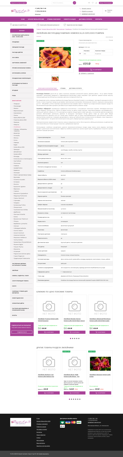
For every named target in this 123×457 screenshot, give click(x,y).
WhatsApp (38, 14)
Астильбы (17, 135)
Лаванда (16, 142)
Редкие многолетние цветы (22, 254)
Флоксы (16, 138)
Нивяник (16, 165)
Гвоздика (16, 203)
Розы (14, 95)
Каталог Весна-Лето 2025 (36, 19)
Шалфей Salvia (18, 168)
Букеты (14, 315)
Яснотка (16, 184)
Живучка (16, 124)
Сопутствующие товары (20, 280)
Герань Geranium (19, 198)
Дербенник (17, 212)
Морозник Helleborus (20, 237)
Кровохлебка (18, 154)
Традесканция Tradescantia (22, 258)
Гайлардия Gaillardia (20, 228)
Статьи (38, 437)
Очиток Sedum (18, 230)
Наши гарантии (41, 435)
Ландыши (17, 103)
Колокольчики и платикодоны (23, 159)
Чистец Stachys (18, 240)
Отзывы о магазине (54, 19)
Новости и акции (70, 19)
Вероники (17, 189)
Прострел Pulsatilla (19, 214)
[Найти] (74, 2)
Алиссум (16, 226)
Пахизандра (17, 106)
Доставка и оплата (85, 19)
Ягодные (15, 90)
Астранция (17, 251)
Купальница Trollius (20, 205)
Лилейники (17, 127)
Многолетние (16, 100)
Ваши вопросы (41, 443)
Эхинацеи (17, 172)
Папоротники (18, 207)
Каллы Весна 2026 (19, 147)
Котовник (17, 182)
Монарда (16, 156)
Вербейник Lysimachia (20, 223)
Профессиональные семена (21, 68)
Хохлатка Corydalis (19, 179)
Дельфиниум (18, 152)
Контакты (98, 19)
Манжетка (17, 249)
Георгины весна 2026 (20, 120)
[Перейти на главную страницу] (20, 11)
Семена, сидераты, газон (20, 275)
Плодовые (15, 42)
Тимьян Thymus (18, 247)
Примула (16, 122)
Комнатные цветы (18, 303)
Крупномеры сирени (19, 73)
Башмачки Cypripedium (21, 193)
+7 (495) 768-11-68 (40, 8)
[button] (71, 338)
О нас (23, 19)
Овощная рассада (18, 47)
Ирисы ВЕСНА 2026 (19, 117)
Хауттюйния (17, 161)
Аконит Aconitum (19, 233)
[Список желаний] (93, 3)
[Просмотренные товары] (89, 3)
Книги (14, 286)
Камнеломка (17, 113)
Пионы (16, 115)
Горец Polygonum (19, 256)
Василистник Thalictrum (21, 219)
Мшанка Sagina (18, 244)
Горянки (16, 191)
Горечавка (17, 200)
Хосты (15, 140)
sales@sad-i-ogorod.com (88, 14)
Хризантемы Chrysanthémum (22, 242)
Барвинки (17, 170)
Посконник (17, 163)
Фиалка (16, 108)
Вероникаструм (18, 110)
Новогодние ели (17, 298)
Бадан (15, 145)
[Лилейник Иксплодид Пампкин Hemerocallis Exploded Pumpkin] (55, 57)
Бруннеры (17, 177)
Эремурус (17, 149)
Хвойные (15, 270)
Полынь (16, 221)
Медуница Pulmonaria (20, 196)
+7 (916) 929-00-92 (40, 11)
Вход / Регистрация (106, 3)
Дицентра (17, 133)
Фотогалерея (40, 440)
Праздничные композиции (21, 78)
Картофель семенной (19, 62)
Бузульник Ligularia (19, 186)
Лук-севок (15, 57)
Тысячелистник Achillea (21, 209)
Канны (16, 216)
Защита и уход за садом (18, 3)
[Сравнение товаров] (96, 3)
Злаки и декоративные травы (22, 175)
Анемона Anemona (19, 235)
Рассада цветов (17, 52)
